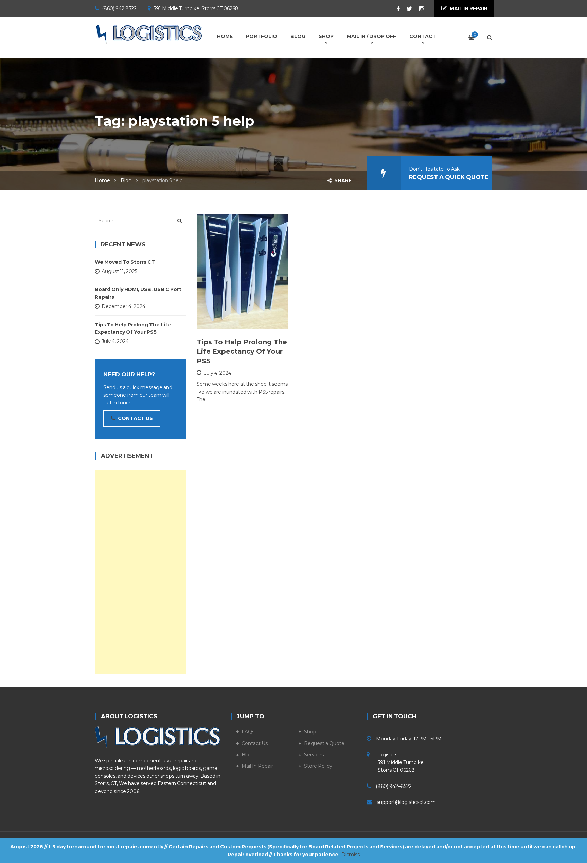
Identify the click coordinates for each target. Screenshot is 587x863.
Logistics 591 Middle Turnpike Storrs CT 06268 (395, 762)
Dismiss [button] (350, 854)
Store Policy (318, 766)
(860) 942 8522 (119, 8)
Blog (126, 180)
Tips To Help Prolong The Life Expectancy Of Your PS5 (242, 351)
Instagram (418, 9)
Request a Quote (324, 743)
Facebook (395, 9)
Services (314, 755)
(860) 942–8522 (394, 786)
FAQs (248, 732)
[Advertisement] (140, 572)
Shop (310, 732)
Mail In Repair (257, 766)
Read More (227, 320)
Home (102, 180)
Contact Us (255, 743)
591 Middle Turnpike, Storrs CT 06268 (196, 8)
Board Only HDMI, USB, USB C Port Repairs (138, 293)
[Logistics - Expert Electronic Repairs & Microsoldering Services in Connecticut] (149, 34)
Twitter (406, 9)
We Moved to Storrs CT (125, 262)
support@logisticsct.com (406, 802)
